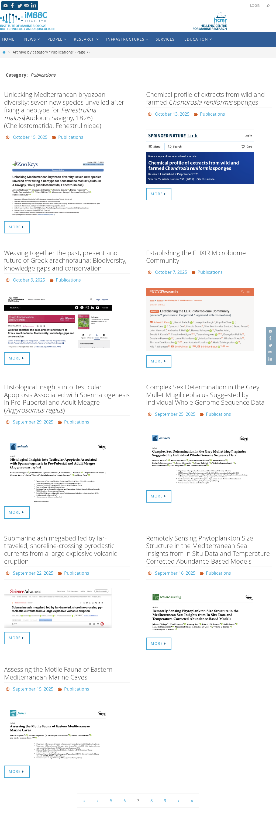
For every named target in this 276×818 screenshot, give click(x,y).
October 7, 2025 (171, 270)
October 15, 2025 (30, 137)
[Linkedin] (33, 5)
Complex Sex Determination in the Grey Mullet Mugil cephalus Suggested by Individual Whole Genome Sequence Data (205, 392)
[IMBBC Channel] (5, 5)
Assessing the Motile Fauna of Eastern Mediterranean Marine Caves (58, 667)
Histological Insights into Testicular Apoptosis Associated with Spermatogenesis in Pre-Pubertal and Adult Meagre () (67, 395)
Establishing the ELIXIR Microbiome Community (196, 255)
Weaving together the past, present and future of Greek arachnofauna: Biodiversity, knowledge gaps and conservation (65, 259)
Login (255, 5)
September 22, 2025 (33, 568)
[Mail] (26, 5)
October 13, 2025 (172, 113)
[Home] (3, 52)
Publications (70, 137)
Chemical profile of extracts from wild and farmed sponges (205, 98)
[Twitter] (19, 5)
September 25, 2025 (175, 411)
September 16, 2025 (175, 568)
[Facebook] (12, 5)
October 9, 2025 (29, 278)
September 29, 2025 (33, 418)
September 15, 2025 (33, 682)
